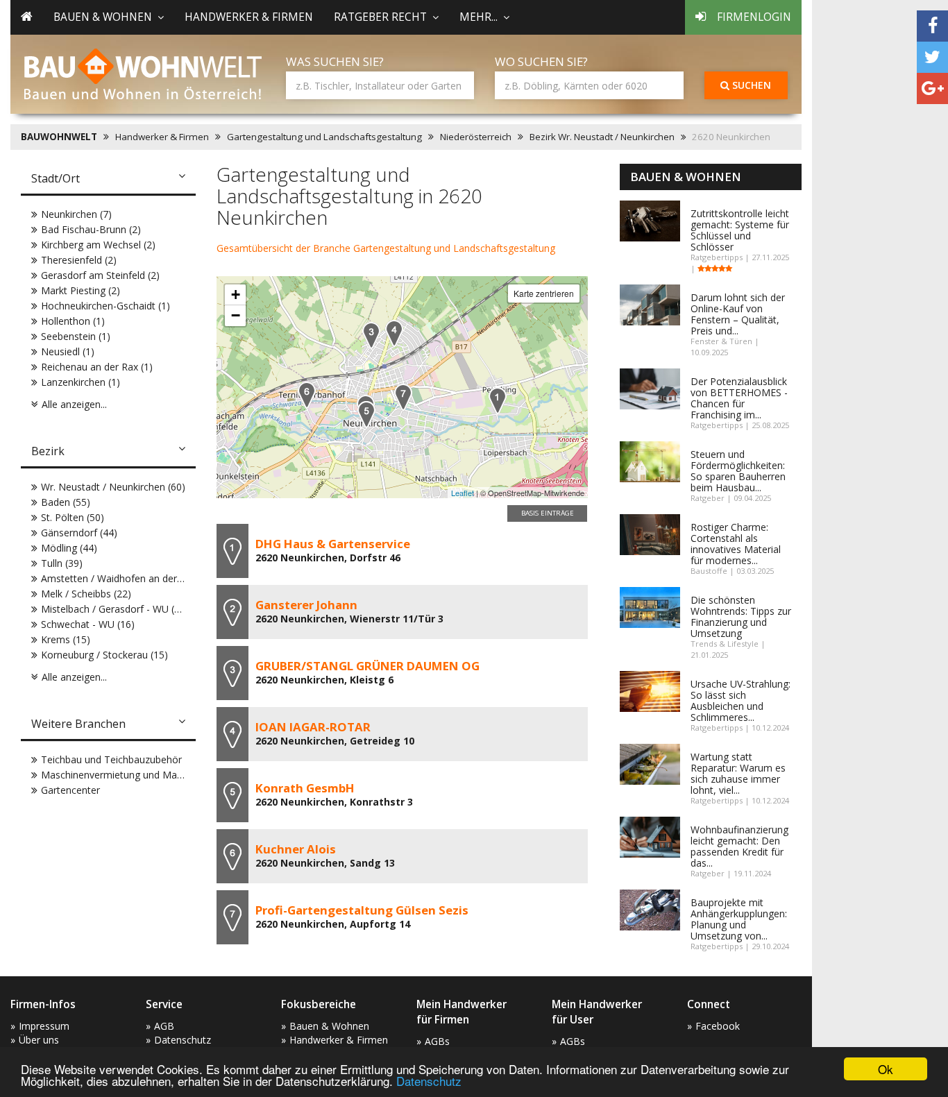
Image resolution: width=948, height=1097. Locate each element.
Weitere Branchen (78, 723)
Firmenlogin (754, 17)
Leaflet (462, 492)
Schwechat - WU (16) (88, 624)
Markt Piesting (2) (80, 290)
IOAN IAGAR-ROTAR (313, 727)
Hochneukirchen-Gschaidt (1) (105, 305)
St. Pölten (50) (72, 517)
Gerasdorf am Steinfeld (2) (100, 275)
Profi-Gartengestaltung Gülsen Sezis (361, 910)
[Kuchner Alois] (307, 395)
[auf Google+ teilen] (932, 88)
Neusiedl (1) (67, 351)
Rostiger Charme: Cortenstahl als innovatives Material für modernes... (736, 543)
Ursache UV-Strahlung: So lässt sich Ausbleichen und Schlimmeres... (740, 700)
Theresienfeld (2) (79, 259)
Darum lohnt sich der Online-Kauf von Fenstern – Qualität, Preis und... (738, 314)
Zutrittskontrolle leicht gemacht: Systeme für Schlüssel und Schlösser (740, 230)
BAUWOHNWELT (59, 136)
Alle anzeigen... (74, 404)
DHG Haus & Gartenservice (332, 544)
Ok (885, 1069)
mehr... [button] (478, 17)
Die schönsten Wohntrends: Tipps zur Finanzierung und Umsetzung (741, 616)
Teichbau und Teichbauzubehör (111, 759)
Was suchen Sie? (335, 61)
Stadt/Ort (55, 178)
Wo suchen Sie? (541, 61)
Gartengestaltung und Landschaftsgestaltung (324, 136)
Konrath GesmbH (305, 788)
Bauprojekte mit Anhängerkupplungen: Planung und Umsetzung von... (739, 919)
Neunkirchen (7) (76, 214)
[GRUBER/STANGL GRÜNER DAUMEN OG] (371, 335)
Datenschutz (429, 1080)
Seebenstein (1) (75, 336)
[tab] (108, 180)
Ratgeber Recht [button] (380, 17)
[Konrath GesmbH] (366, 414)
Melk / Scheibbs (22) (86, 593)
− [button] (235, 315)
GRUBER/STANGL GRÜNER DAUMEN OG (367, 666)
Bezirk (48, 451)
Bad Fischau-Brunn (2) (91, 229)
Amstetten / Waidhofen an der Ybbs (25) (131, 578)
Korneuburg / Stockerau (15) (104, 654)
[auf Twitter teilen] (932, 57)
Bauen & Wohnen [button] (102, 17)
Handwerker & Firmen (249, 17)
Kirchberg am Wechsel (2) (98, 244)
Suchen (750, 85)
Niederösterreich (475, 136)
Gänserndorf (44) (79, 532)
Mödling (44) (69, 547)
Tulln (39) (62, 563)
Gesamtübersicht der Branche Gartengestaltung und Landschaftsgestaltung (386, 248)
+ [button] (235, 294)
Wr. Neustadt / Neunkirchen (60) (113, 486)
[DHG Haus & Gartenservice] (498, 400)
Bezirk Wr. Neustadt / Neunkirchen (602, 136)
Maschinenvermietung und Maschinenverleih (140, 774)
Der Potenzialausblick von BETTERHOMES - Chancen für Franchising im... (739, 398)
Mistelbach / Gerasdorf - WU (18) (115, 608)
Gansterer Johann (306, 605)
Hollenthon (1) (73, 321)
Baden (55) (65, 502)
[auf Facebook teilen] (932, 26)
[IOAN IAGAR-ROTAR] (394, 333)
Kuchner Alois (295, 849)
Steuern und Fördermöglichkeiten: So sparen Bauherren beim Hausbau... (738, 471)
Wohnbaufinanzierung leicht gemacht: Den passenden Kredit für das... (739, 846)
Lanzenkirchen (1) (80, 382)
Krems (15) (65, 639)
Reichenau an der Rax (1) (97, 366)
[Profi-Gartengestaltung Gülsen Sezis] (403, 397)
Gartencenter (70, 790)
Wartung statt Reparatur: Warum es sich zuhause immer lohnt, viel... (738, 773)
